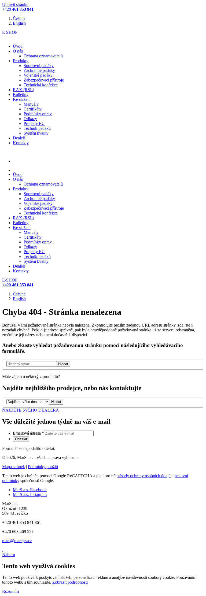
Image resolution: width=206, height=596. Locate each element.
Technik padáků (37, 128)
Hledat (56, 402)
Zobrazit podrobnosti (70, 582)
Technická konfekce (41, 85)
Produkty (20, 60)
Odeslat (21, 439)
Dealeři (19, 138)
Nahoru (8, 554)
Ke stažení (22, 99)
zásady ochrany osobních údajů (144, 475)
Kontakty (21, 142)
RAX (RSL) (23, 89)
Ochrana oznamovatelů (43, 56)
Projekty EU (34, 123)
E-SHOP (9, 32)
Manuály (31, 104)
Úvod (18, 46)
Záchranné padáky (39, 70)
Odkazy (30, 118)
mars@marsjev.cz (17, 540)
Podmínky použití (43, 466)
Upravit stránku (15, 4)
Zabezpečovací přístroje (44, 80)
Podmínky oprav (38, 114)
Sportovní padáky (39, 65)
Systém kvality (36, 133)
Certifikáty (33, 109)
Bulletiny (20, 94)
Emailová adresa (28, 433)
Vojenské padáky (38, 75)
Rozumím (10, 591)
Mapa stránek (13, 466)
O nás (18, 51)
